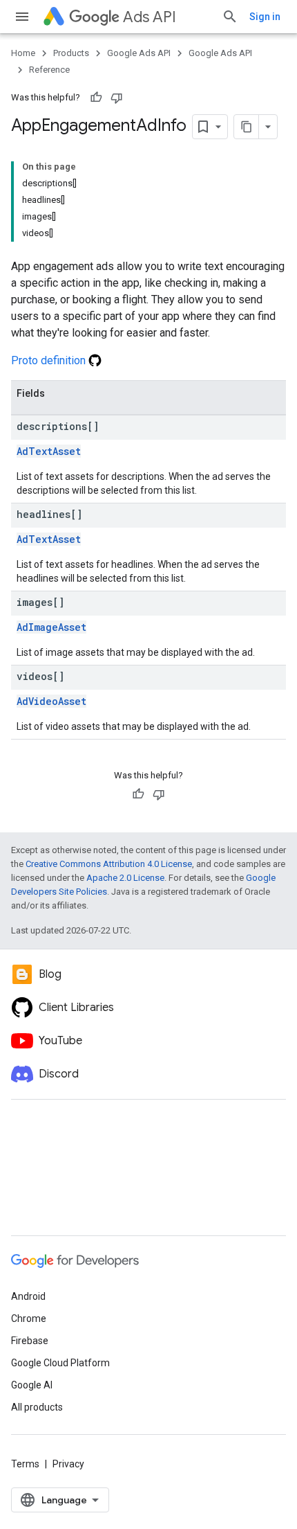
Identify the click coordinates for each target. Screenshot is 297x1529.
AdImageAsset (51, 627)
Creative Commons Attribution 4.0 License (109, 864)
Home (23, 53)
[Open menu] (22, 16)
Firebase (29, 1340)
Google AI (31, 1385)
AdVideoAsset (51, 701)
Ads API (149, 17)
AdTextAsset (49, 451)
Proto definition (49, 360)
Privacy (68, 1463)
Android (28, 1296)
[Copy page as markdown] (246, 126)
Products (71, 53)
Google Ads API (139, 53)
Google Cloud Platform (60, 1362)
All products (37, 1407)
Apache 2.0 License (125, 878)
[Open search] (230, 16)
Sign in (264, 16)
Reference (49, 69)
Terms (25, 1463)
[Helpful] (96, 97)
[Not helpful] (116, 97)
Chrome (28, 1318)
